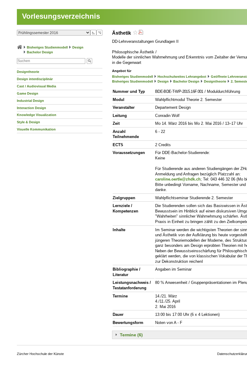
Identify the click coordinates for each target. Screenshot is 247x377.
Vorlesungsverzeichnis (61, 16)
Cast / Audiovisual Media (36, 86)
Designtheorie (28, 72)
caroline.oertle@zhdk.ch (178, 179)
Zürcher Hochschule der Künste (40, 354)
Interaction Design (31, 108)
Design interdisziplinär (35, 79)
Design (77, 47)
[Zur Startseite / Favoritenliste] (19, 47)
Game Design (27, 93)
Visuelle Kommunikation (36, 129)
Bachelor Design (40, 52)
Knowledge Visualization (36, 115)
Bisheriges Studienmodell (47, 47)
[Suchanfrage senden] (89, 61)
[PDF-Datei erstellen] (140, 33)
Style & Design (28, 122)
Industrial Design (30, 100)
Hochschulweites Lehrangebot (182, 76)
